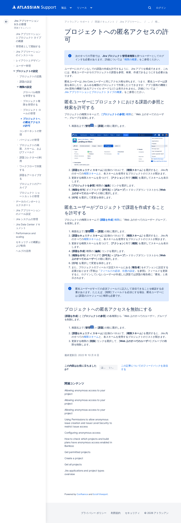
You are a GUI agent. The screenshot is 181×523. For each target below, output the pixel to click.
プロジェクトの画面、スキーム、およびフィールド (30, 149)
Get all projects (73, 464)
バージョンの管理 (29, 139)
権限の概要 (130, 59)
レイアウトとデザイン (28, 60)
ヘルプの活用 (23, 250)
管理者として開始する (28, 46)
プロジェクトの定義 (30, 76)
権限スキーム (91, 173)
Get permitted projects (77, 452)
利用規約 (116, 512)
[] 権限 (116, 114)
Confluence (82, 494)
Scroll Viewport (100, 494)
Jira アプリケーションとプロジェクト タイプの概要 (28, 37)
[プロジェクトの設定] (149, 21)
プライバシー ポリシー (93, 512)
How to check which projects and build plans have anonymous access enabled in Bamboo (88, 442)
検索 (150, 8)
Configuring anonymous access (82, 432)
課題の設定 (25, 81)
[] (109, 219)
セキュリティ (132, 512)
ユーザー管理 (23, 65)
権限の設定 (25, 86)
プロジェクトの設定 (27, 70)
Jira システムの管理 (27, 219)
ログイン (161, 7)
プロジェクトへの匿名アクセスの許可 (31, 122)
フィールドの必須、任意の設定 (117, 270)
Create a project (74, 458)
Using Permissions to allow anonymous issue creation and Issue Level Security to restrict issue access (88, 423)
